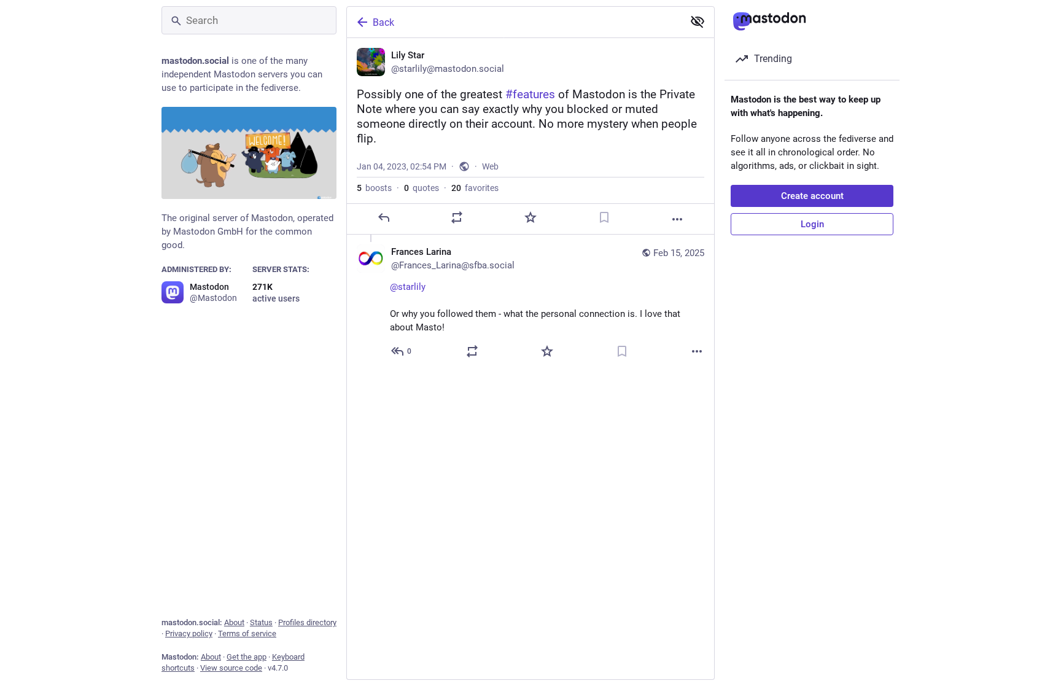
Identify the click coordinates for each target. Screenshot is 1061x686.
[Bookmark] (604, 217)
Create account (812, 195)
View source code (231, 667)
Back (383, 22)
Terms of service (247, 633)
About (234, 622)
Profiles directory (307, 622)
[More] (677, 219)
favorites (475, 188)
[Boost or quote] (456, 217)
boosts (374, 188)
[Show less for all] (697, 21)
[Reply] (383, 217)
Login (812, 224)
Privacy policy (188, 633)
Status (261, 622)
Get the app (246, 656)
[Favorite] (530, 217)
